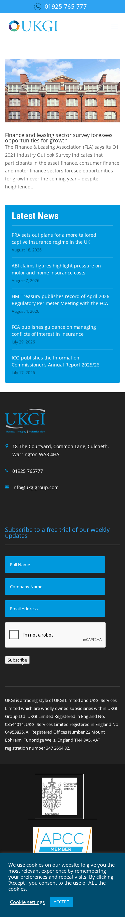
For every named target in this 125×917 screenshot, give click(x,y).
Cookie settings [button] (27, 902)
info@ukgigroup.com (35, 487)
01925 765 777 (66, 6)
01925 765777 (27, 471)
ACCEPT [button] (61, 902)
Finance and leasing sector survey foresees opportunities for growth (59, 137)
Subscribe (17, 660)
